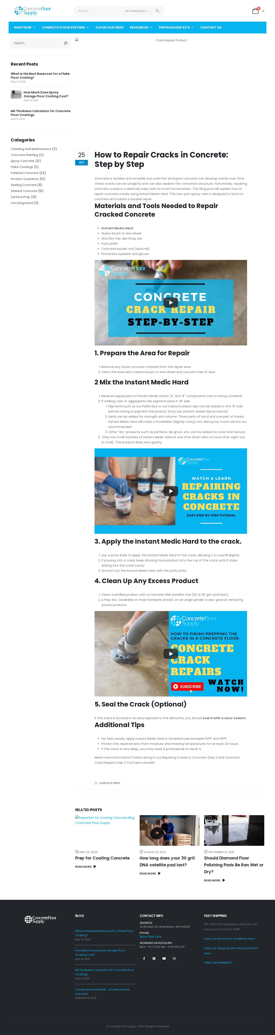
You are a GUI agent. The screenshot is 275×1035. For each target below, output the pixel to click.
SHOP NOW (22, 27)
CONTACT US (210, 27)
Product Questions (25, 179)
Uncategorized (22, 203)
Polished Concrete (24, 173)
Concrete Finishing (24, 155)
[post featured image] (105, 830)
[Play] (170, 302)
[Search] (157, 11)
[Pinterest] (154, 958)
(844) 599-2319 (150, 937)
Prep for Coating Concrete (102, 858)
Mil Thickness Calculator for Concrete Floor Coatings (40, 113)
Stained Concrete (24, 191)
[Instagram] (174, 958)
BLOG (79, 916)
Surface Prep (109, 783)
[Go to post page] (16, 94)
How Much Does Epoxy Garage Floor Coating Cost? (46, 94)
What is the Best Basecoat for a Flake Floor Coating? (40, 76)
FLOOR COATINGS (110, 27)
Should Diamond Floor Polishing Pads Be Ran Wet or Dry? (234, 865)
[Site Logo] (32, 11)
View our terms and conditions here (229, 938)
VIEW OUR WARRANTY (218, 962)
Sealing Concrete (24, 185)
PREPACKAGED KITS (174, 27)
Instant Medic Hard (117, 228)
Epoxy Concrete (22, 161)
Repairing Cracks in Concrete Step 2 (189, 757)
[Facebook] (144, 958)
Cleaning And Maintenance (31, 149)
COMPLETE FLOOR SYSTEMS (63, 27)
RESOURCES (139, 27)
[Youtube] (164, 958)
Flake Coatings (22, 167)
